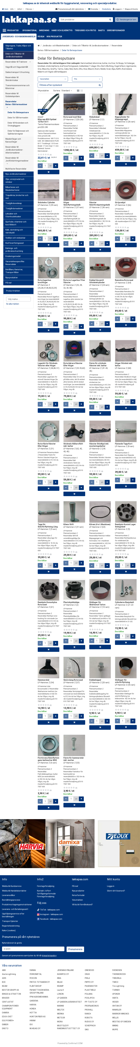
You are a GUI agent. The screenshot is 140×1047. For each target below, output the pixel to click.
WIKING (115, 1025)
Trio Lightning (118, 986)
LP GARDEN (62, 998)
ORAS (87, 974)
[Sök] (110, 19)
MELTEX (60, 1010)
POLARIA (88, 994)
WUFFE (115, 1029)
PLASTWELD (90, 990)
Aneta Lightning (9, 974)
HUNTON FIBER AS (38, 1016)
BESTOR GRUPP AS (10, 990)
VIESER (115, 1002)
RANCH (88, 1014)
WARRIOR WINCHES (120, 1014)
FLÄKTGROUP (36, 986)
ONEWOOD (89, 970)
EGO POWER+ (8, 1020)
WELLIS (115, 1018)
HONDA (33, 1009)
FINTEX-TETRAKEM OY (40, 982)
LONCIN (60, 994)
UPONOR (116, 994)
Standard (66, 91)
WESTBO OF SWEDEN (121, 1022)
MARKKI (60, 1006)
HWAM (32, 1020)
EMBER (5, 1024)
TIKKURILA (116, 978)
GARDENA (34, 1001)
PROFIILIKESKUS (92, 1006)
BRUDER (5, 998)
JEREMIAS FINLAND (65, 970)
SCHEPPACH (90, 1025)
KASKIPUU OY (63, 974)
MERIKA (60, 1014)
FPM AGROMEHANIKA (39, 997)
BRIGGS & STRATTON (11, 994)
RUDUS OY (89, 1022)
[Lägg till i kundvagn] (48, 172)
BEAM (4, 986)
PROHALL (89, 1010)
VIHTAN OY (117, 1006)
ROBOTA (88, 1018)
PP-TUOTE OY (91, 1002)
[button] (49, 955)
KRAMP (60, 986)
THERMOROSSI (119, 974)
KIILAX (59, 982)
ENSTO (5, 1028)
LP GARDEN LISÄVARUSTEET (69, 1002)
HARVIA (33, 1005)
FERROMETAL (36, 974)
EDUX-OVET (7, 1016)
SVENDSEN (117, 970)
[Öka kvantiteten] (55, 165)
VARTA (115, 998)
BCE (4, 982)
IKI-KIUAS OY (35, 1028)
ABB (4, 970)
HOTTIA (33, 1013)
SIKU (87, 1029)
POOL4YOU (90, 998)
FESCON (33, 978)
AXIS (4, 978)
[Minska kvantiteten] (40, 165)
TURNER (116, 990)
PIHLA (87, 978)
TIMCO (115, 982)
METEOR (61, 1018)
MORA (60, 1022)
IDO (31, 1024)
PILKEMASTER (91, 986)
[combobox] (86, 19)
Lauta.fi (60, 990)
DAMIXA (5, 1013)
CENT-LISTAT (8, 1002)
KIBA (59, 978)
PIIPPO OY (89, 982)
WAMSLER (116, 1010)
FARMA (33, 970)
